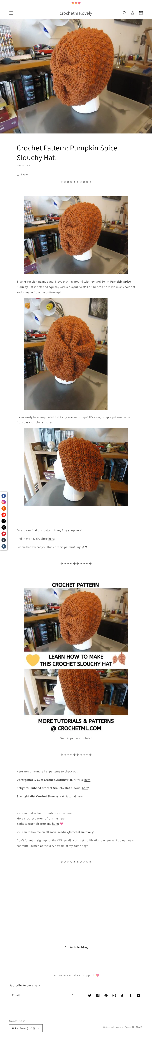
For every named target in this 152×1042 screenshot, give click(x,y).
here (78, 530)
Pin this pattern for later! (76, 738)
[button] (11, 13)
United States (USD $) (23, 1028)
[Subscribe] (72, 995)
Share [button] (24, 174)
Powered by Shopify (134, 1027)
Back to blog (78, 947)
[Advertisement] (76, 905)
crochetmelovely (117, 1027)
